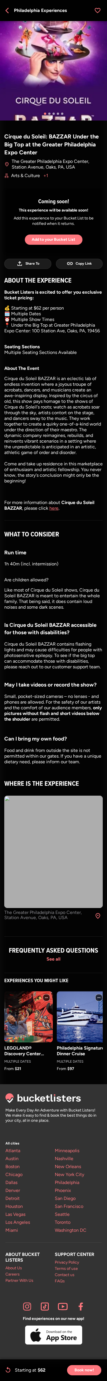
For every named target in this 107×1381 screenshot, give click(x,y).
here (53, 508)
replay (8, 1370)
